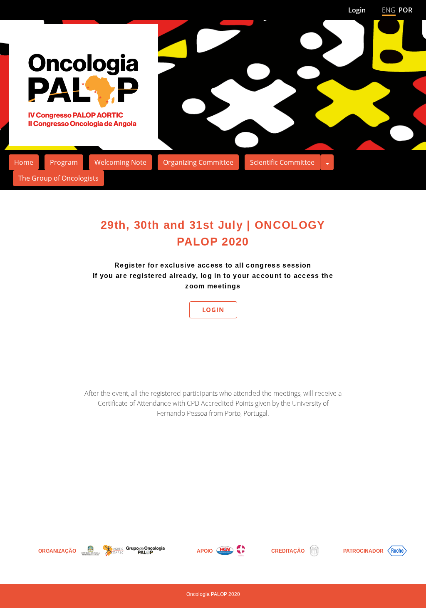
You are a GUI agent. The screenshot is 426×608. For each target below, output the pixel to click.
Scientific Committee (282, 162)
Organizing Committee (198, 162)
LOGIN (213, 309)
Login (357, 10)
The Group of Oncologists (58, 178)
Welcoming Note (120, 162)
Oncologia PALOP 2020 (213, 594)
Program (64, 162)
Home (23, 162)
